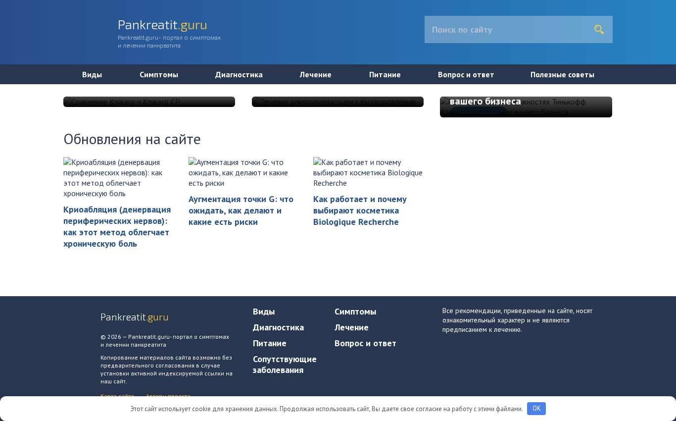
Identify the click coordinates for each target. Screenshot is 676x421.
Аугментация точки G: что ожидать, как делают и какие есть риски (241, 210)
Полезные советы (562, 74)
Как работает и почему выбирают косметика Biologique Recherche (360, 210)
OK (536, 408)
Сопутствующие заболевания (285, 364)
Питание (385, 74)
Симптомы (159, 74)
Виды (92, 74)
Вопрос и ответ (466, 74)
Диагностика (239, 74)
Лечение (316, 74)
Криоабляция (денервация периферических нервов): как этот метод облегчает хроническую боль (117, 226)
